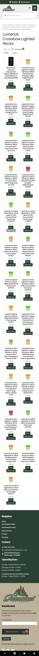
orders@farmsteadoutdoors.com (15, 550)
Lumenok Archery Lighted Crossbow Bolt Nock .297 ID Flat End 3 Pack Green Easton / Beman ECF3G (28, 319)
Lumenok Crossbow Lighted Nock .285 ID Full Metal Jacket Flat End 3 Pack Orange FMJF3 (11, 457)
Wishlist (15, 2)
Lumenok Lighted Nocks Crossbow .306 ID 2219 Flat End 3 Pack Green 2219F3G (11, 284)
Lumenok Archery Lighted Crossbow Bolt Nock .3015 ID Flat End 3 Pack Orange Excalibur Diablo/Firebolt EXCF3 (28, 74)
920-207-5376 (9, 547)
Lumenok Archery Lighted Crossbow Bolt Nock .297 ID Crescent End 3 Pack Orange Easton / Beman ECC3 (11, 389)
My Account (25, 2)
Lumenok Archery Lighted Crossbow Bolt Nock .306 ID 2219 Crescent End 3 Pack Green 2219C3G (28, 285)
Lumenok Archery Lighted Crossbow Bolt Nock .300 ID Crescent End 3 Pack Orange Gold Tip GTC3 (11, 180)
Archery (23, 25)
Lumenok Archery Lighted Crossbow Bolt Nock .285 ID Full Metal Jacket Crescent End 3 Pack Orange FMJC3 (28, 353)
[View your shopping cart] (29, 8)
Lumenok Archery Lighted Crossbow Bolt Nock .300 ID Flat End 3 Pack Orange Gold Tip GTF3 (11, 109)
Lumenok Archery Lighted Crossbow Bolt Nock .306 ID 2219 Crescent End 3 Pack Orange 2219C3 (11, 250)
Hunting (17, 25)
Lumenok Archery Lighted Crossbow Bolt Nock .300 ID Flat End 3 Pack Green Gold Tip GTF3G (28, 145)
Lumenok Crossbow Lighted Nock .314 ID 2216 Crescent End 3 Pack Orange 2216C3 (11, 490)
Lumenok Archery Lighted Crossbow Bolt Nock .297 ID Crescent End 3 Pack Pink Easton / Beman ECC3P (11, 424)
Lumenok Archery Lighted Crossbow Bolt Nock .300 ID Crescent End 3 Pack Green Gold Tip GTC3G (11, 145)
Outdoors (11, 25)
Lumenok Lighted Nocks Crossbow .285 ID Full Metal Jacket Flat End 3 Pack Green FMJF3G (28, 457)
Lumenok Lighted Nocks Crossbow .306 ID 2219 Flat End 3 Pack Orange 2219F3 (11, 318)
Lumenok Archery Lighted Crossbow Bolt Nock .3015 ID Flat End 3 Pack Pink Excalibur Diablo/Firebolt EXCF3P (28, 181)
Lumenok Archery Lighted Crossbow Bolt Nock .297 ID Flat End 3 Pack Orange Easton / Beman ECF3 (28, 388)
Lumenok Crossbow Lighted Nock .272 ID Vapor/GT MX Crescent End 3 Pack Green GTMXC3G (11, 216)
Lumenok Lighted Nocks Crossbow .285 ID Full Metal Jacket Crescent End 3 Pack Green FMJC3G (28, 250)
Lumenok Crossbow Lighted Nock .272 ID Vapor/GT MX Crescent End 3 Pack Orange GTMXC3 (28, 216)
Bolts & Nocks (16, 27)
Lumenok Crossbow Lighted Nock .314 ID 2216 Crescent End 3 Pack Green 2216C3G (28, 423)
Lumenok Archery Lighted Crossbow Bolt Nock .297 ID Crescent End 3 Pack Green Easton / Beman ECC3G (11, 353)
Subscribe (6, 639)
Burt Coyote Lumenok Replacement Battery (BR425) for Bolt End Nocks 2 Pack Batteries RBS (11, 73)
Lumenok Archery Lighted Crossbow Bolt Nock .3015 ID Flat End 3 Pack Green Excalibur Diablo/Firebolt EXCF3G (28, 110)
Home (5, 25)
